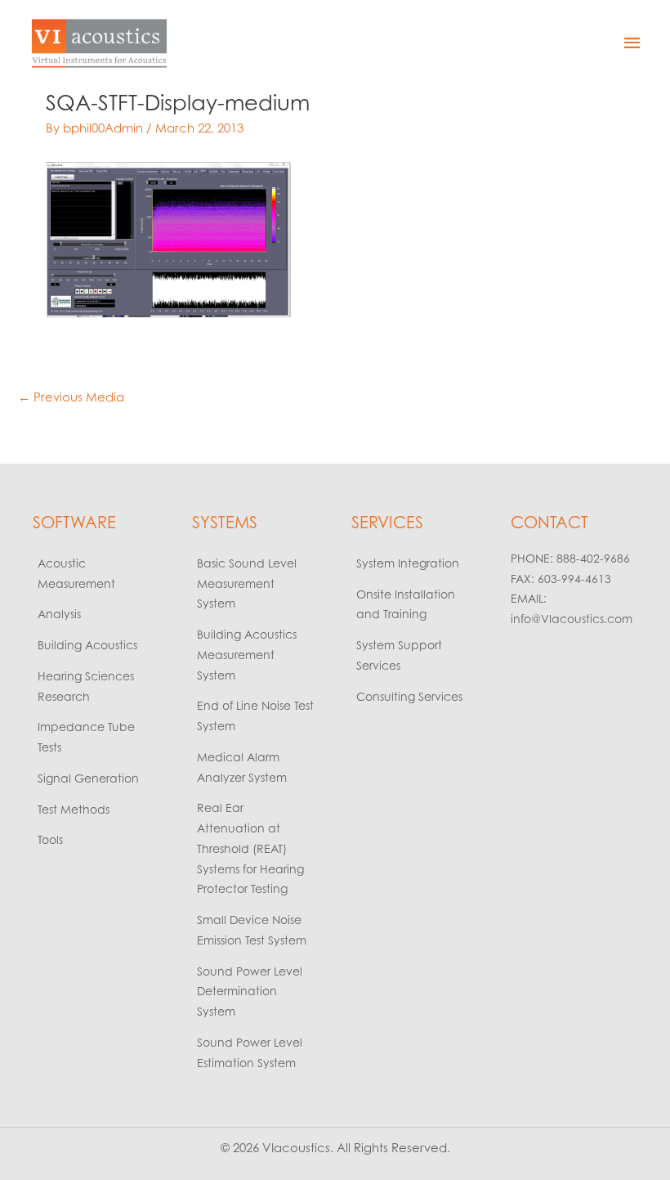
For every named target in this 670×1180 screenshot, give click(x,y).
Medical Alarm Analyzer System (242, 767)
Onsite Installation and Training (405, 604)
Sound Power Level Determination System (249, 991)
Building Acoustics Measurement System (247, 654)
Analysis (59, 614)
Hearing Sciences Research (86, 686)
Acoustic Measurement (76, 573)
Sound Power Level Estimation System (249, 1052)
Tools (50, 839)
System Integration (407, 563)
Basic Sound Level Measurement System (247, 583)
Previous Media (71, 397)
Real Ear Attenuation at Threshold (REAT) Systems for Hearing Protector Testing (250, 848)
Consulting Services (409, 696)
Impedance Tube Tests (86, 737)
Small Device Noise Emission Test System (251, 930)
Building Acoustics (87, 645)
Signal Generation (88, 778)
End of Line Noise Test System (255, 715)
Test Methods (73, 809)
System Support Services (399, 655)
